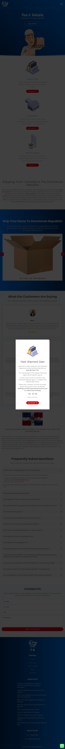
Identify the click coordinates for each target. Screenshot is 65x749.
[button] (32, 402)
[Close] (49, 339)
